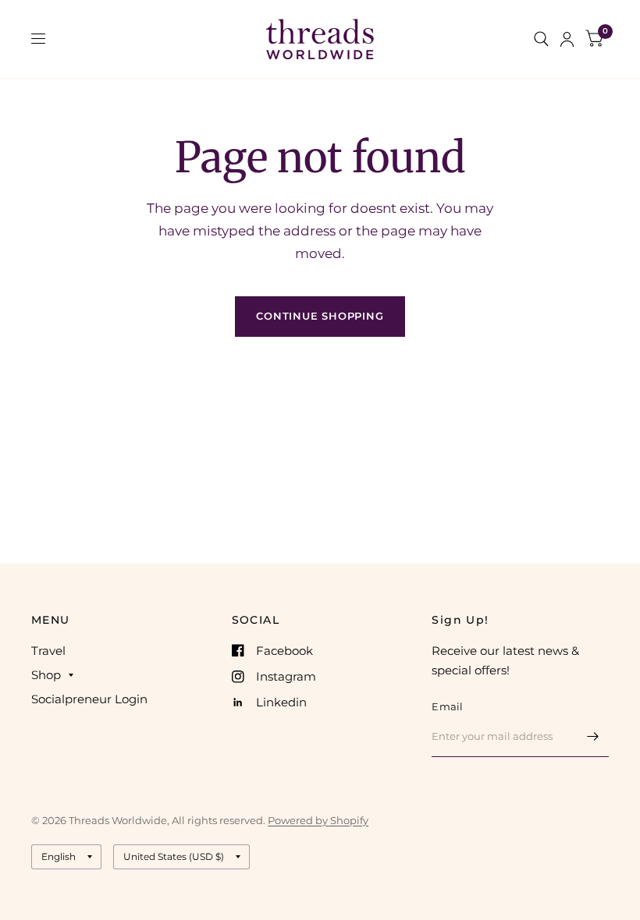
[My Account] (567, 39)
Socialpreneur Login (89, 699)
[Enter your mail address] (593, 737)
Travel (48, 650)
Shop (46, 674)
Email (447, 706)
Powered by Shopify (318, 820)
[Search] (541, 39)
